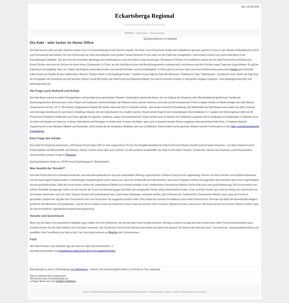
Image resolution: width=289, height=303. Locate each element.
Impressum (201, 291)
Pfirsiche (113, 232)
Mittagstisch (142, 33)
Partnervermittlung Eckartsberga (105, 291)
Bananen (71, 155)
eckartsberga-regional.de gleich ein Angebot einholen (86, 251)
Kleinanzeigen (141, 291)
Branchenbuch (158, 33)
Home (86, 291)
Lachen (176, 291)
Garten (168, 291)
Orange (234, 69)
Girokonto (127, 291)
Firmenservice (156, 291)
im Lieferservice (79, 269)
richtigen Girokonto (66, 281)
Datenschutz (188, 291)
